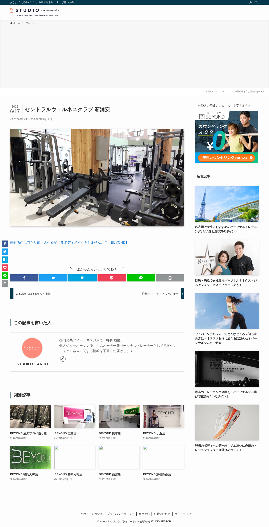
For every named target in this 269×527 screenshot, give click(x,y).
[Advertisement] (134, 56)
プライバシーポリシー (120, 513)
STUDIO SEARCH (32, 364)
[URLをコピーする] (170, 277)
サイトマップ (183, 513)
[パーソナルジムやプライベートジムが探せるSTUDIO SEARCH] (34, 12)
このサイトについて (90, 513)
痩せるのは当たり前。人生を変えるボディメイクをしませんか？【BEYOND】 (69, 242)
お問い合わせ (162, 513)
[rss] (250, 2)
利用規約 (144, 513)
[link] (63, 359)
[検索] (256, 2)
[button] (24, 277)
